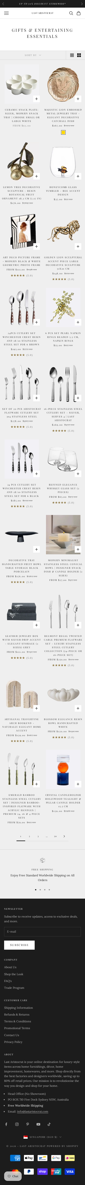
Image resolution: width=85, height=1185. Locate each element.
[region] (42, 870)
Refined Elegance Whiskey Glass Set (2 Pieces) (63, 488)
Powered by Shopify (63, 1146)
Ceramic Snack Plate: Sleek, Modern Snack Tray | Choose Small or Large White (22, 115)
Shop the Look (13, 974)
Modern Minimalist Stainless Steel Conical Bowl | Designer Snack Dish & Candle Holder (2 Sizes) (63, 568)
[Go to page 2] (64, 836)
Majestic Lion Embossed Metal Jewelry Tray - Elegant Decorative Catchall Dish (63, 115)
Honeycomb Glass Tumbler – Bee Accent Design (63, 191)
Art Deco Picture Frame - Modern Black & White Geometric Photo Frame (22, 261)
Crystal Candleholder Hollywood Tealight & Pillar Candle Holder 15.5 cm (63, 800)
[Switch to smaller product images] (79, 55)
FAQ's (8, 981)
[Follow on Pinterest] (28, 1124)
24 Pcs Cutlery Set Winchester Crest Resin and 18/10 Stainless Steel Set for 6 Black (22, 490)
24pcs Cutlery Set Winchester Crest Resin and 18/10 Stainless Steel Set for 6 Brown (22, 339)
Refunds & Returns (16, 1014)
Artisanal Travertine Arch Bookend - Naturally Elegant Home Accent (21, 725)
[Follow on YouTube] (38, 1124)
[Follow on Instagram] (17, 1124)
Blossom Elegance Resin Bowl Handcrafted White (63, 723)
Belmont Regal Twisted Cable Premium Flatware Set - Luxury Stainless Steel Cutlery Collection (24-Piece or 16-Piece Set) (63, 645)
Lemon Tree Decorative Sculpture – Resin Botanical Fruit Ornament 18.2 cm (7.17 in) (21, 193)
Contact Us (11, 1035)
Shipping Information (18, 1008)
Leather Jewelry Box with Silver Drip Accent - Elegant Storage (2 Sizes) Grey (21, 641)
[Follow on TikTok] (49, 1124)
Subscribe (19, 945)
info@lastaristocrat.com (32, 1111)
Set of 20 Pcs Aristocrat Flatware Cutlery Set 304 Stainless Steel (21, 412)
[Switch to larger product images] (72, 55)
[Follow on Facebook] (6, 1124)
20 (55, 836)
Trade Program (14, 988)
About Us (10, 967)
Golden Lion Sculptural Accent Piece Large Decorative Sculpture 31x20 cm (63, 263)
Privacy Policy (13, 1042)
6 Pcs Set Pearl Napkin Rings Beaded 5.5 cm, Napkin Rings (63, 337)
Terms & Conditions (17, 1021)
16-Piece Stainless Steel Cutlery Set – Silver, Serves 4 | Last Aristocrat (63, 414)
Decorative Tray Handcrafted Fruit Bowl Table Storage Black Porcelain (21, 566)
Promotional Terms (17, 1028)
